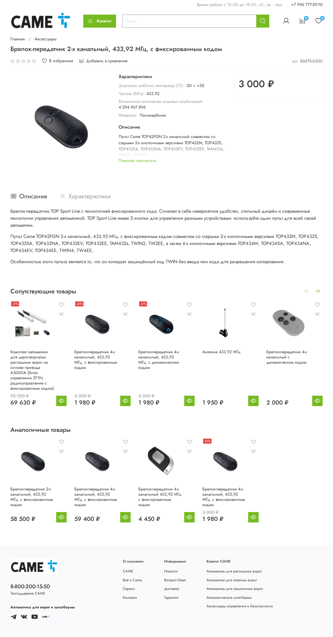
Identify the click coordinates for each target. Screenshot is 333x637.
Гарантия (171, 597)
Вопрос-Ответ (175, 580)
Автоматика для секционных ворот (235, 588)
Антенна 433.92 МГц (221, 352)
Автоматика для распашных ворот (234, 571)
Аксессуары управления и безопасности (240, 606)
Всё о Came (132, 580)
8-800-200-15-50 (30, 586)
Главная (17, 39)
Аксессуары (45, 39)
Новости (171, 571)
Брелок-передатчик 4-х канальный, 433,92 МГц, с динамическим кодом (158, 359)
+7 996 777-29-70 (307, 5)
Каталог (104, 21)
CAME (128, 571)
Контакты (130, 597)
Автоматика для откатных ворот (232, 580)
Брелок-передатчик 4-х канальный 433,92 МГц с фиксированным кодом (159, 497)
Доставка (171, 588)
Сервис (129, 588)
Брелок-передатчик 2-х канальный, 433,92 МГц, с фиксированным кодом (31, 497)
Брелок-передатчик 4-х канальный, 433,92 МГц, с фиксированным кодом (95, 359)
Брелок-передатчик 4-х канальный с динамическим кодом (286, 357)
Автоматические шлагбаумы (229, 597)
